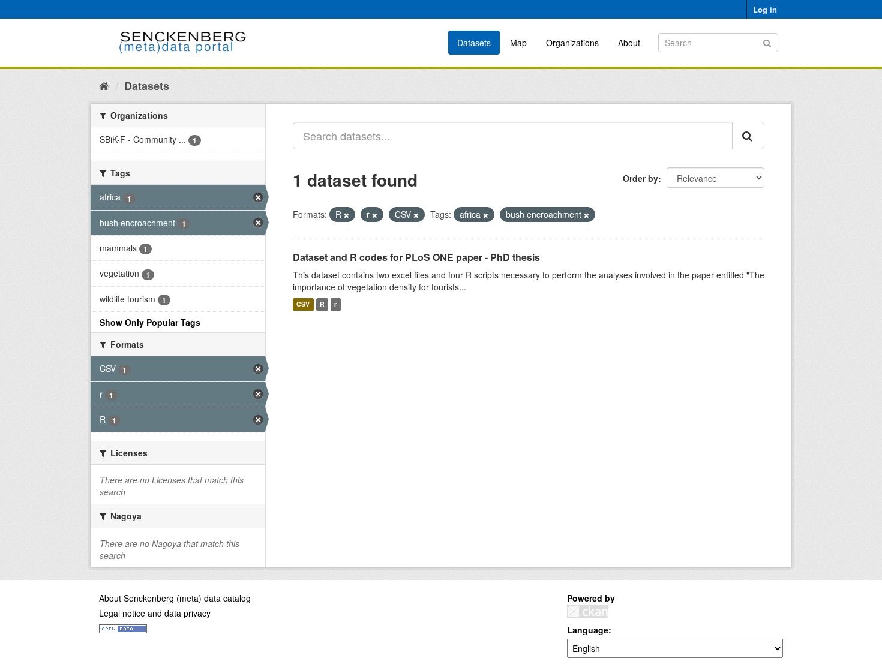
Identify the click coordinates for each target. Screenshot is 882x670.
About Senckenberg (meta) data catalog (175, 598)
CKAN (587, 611)
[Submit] (767, 42)
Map (518, 43)
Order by (640, 178)
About (629, 43)
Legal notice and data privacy (155, 613)
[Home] (104, 85)
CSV (303, 304)
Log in (765, 9)
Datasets (474, 43)
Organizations (572, 43)
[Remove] (346, 215)
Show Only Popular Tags (150, 322)
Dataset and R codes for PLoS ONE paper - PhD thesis (416, 257)
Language (587, 630)
